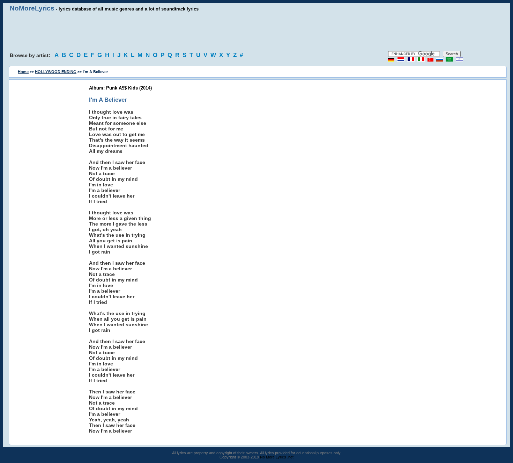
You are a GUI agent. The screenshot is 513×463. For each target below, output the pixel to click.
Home (23, 72)
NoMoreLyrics (32, 8)
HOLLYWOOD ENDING (55, 72)
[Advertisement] (256, 31)
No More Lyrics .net (276, 457)
